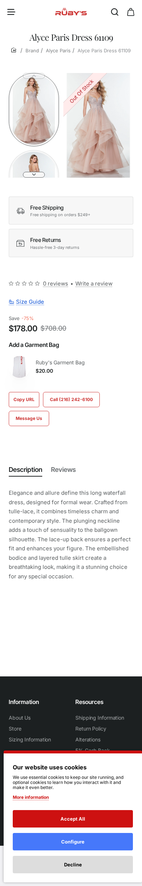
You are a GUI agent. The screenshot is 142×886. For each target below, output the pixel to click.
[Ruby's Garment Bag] (20, 367)
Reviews (63, 469)
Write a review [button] (94, 283)
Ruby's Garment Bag (60, 362)
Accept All (72, 819)
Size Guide (30, 301)
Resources (89, 701)
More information (31, 797)
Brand (32, 50)
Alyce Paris (58, 50)
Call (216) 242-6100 (71, 399)
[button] (34, 76)
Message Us (29, 418)
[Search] (115, 11)
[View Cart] (131, 11)
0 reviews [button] (55, 283)
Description (25, 469)
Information (24, 701)
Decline (73, 864)
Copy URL (24, 399)
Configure (72, 842)
